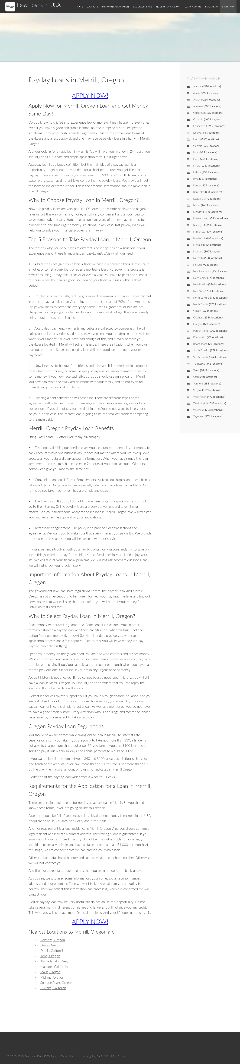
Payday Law (211, 7)
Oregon (197, 324)
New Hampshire (202, 271)
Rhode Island (200, 344)
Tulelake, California (53, 988)
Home (79, 7)
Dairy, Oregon (50, 945)
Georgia (197, 146)
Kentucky (198, 192)
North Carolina (201, 297)
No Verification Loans (168, 7)
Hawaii (197, 152)
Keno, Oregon (50, 956)
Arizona (197, 99)
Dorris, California (52, 951)
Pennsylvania (200, 331)
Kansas (197, 185)
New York (198, 291)
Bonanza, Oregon (52, 940)
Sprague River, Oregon (56, 983)
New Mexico (200, 284)
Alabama (198, 86)
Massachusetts (201, 218)
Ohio (196, 311)
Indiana (197, 172)
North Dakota (200, 304)
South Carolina (201, 350)
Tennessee (199, 363)
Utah (196, 377)
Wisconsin (199, 410)
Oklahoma (199, 317)
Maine (196, 205)
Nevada (197, 265)
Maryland (198, 212)
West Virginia (200, 403)
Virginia (197, 390)
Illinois (196, 165)
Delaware (198, 133)
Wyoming (198, 416)
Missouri (198, 245)
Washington (199, 397)
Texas (196, 370)
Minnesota (199, 231)
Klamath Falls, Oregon (55, 961)
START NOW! (228, 7)
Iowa (196, 179)
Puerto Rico (199, 337)
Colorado (198, 119)
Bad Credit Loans (142, 7)
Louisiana (198, 199)
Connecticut (200, 126)
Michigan (198, 225)
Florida (197, 139)
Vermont (198, 383)
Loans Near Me (193, 7)
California (198, 113)
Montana (198, 251)
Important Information (115, 7)
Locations (92, 7)
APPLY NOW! (90, 96)
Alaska (196, 93)
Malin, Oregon (50, 972)
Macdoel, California (54, 967)
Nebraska (198, 258)
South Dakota (200, 357)
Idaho (196, 159)
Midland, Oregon (52, 977)
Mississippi (199, 238)
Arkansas (198, 106)
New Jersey (199, 278)
